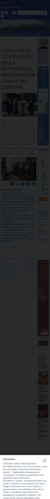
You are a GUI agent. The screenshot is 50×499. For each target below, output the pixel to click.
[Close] (44, 460)
